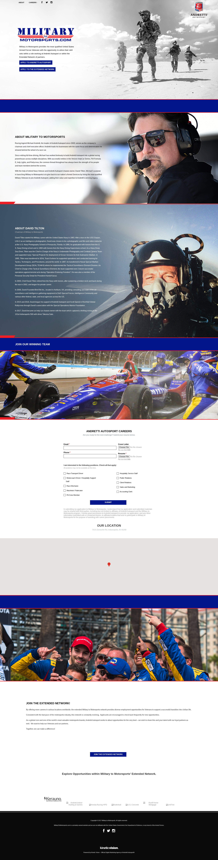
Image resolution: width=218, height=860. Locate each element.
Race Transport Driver (74, 473)
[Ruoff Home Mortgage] (152, 805)
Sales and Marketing (127, 487)
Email (66, 444)
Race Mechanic (72, 486)
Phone (67, 452)
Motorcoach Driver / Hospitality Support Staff (81, 479)
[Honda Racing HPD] (98, 805)
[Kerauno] (52, 805)
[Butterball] (116, 805)
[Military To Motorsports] (193, 18)
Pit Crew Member (73, 495)
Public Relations (125, 478)
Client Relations (125, 482)
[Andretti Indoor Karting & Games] (75, 805)
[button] (109, 564)
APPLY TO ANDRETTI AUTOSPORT (35, 62)
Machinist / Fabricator (74, 490)
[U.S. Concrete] (132, 805)
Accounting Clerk (125, 492)
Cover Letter (123, 444)
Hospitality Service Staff (128, 473)
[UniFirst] (170, 805)
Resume (122, 454)
